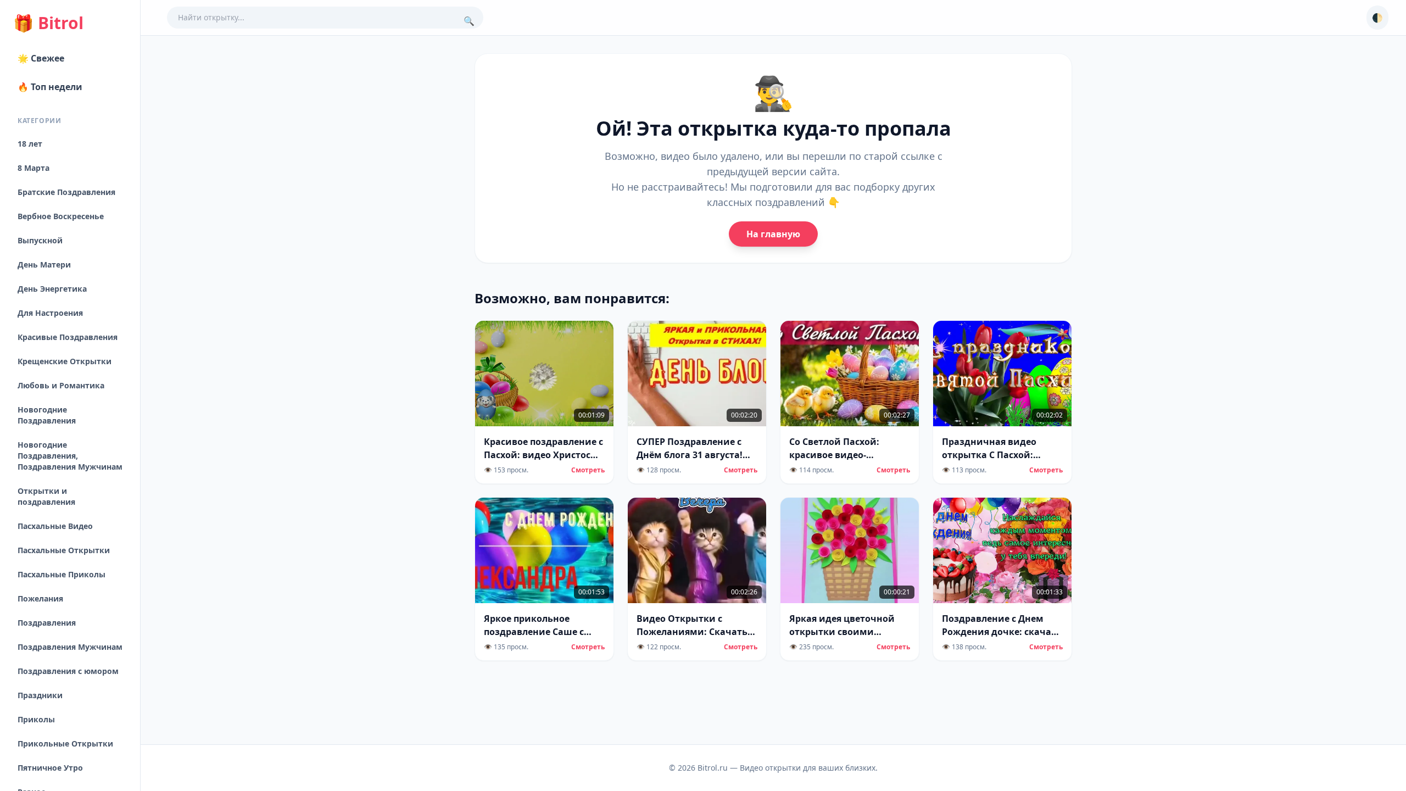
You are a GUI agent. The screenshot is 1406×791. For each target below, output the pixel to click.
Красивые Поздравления (68, 337)
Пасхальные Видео (55, 526)
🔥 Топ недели (50, 87)
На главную (773, 234)
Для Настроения (50, 313)
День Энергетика (52, 288)
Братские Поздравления (66, 192)
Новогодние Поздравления (47, 415)
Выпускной (40, 240)
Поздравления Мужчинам (70, 647)
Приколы (36, 719)
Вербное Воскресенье (61, 216)
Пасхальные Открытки (64, 550)
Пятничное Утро (50, 767)
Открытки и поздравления (46, 496)
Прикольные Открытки (65, 743)
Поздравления (47, 622)
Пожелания (40, 598)
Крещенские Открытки (64, 361)
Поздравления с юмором (68, 671)
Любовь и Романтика (61, 385)
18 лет (30, 143)
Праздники (40, 695)
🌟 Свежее (41, 58)
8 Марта (33, 168)
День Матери (44, 264)
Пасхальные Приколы (61, 574)
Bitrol (48, 23)
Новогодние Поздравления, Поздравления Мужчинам (70, 455)
